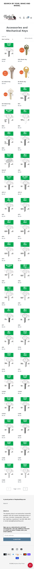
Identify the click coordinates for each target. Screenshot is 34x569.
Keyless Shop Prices (19, 563)
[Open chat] (30, 565)
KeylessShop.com (20, 499)
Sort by (4, 36)
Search (5, 503)
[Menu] (31, 17)
